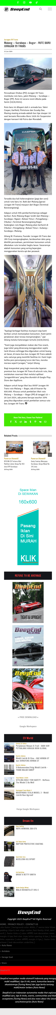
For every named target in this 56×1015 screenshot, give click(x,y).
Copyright (11, 919)
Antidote (6, 951)
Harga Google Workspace (28, 809)
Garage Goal (7, 957)
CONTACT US (32, 924)
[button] (6, 455)
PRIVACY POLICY (16, 924)
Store (4, 963)
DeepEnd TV (5, 970)
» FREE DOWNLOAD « (28, 717)
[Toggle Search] (40, 9)
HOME (3, 924)
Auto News (7, 945)
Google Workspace (28, 726)
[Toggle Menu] (50, 9)
